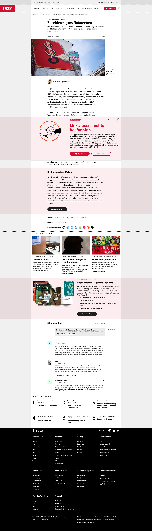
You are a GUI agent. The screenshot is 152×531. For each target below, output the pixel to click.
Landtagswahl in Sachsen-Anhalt (63, 456)
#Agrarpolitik (84, 217)
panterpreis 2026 (105, 455)
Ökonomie (47, 14)
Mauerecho (36, 484)
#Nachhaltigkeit (74, 217)
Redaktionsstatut (90, 517)
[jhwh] (49, 362)
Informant (80, 520)
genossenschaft (105, 444)
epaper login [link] (114, 2)
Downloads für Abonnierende (64, 509)
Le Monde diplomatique (107, 481)
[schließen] (118, 120)
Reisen (34, 501)
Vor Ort (79, 478)
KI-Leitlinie (115, 517)
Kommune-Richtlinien (104, 517)
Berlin (34, 455)
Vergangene (81, 484)
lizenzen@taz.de (45, 519)
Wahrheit (35, 461)
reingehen (35, 489)
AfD (56, 461)
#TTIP (56, 217)
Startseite (35, 14)
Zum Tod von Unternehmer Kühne (63, 451)
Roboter (57, 444)
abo (101, 441)
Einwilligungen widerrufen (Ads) (87, 522)
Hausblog (80, 444)
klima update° (36, 481)
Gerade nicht (111, 120)
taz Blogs (103, 476)
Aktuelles (80, 441)
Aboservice (58, 503)
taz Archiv (103, 484)
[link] (36, 8)
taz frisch (58, 478)
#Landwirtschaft (64, 217)
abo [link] (99, 2)
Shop (34, 507)
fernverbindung (37, 478)
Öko (41, 14)
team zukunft (59, 475)
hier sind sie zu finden (68, 334)
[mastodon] (109, 431)
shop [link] (49, 2)
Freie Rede (35, 486)
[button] (118, 8)
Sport (34, 452)
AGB (103, 520)
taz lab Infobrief (60, 484)
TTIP (54, 14)
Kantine (34, 504)
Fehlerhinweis (69, 223)
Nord (34, 458)
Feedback (58, 501)
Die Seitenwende (82, 447)
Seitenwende (109, 520)
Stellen (79, 450)
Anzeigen (35, 509)
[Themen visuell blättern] (101, 8)
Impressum (97, 520)
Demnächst (81, 475)
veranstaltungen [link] (41, 2)
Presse (79, 452)
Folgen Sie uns (103, 431)
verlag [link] (34, 2)
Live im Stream (82, 481)
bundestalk (36, 475)
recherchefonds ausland (108, 450)
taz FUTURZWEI (105, 478)
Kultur (34, 450)
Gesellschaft (36, 447)
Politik (34, 441)
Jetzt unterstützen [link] (57, 209)
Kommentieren (60, 223)
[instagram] (118, 431)
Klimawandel (59, 441)
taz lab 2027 (81, 486)
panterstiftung (104, 452)
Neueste (97, 323)
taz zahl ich (103, 447)
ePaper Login (59, 506)
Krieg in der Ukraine (61, 447)
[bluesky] (114, 431)
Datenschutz (89, 520)
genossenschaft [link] (105, 2)
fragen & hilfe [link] (55, 2)
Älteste (103, 323)
